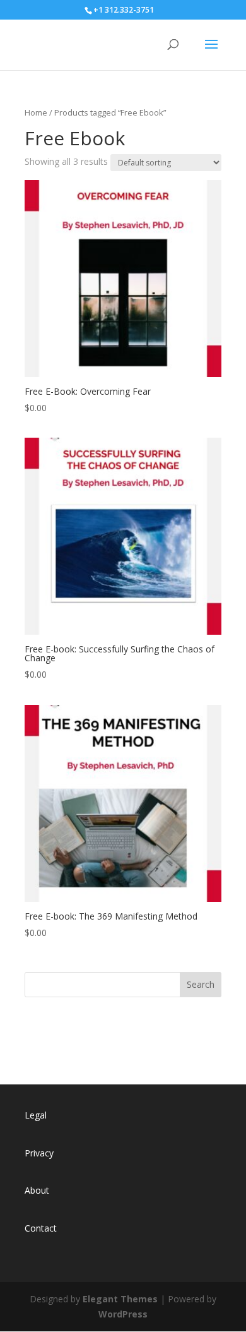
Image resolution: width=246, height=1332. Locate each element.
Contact (41, 1228)
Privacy (39, 1153)
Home (36, 112)
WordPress (123, 1314)
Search (200, 984)
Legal (36, 1115)
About (37, 1190)
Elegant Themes (120, 1299)
